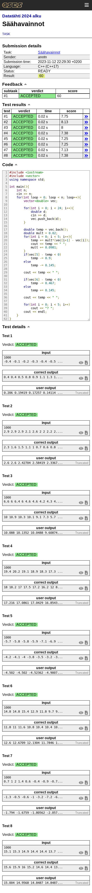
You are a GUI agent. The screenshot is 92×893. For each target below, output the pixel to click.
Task (6, 34)
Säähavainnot (49, 52)
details (86, 116)
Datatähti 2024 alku (21, 16)
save (86, 362)
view (81, 362)
